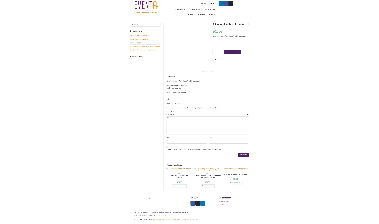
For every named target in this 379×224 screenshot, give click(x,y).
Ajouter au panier (232, 52)
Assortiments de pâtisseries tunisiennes (235, 174)
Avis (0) (212, 71)
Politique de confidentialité (173, 219)
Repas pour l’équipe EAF (136, 42)
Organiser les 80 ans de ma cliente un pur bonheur (143, 50)
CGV (197, 219)
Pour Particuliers (194, 10)
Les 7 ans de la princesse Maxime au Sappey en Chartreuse (145, 46)
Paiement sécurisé (188, 219)
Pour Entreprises (179, 10)
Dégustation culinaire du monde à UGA (140, 35)
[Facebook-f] (226, 3)
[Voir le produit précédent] (244, 24)
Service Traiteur (209, 10)
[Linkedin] (221, 3)
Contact (203, 3)
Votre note (170, 112)
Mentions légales (158, 219)
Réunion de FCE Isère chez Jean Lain (139, 39)
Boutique (212, 14)
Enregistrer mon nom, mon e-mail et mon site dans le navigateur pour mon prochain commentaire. (194, 149)
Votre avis (170, 118)
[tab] (204, 71)
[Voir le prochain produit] (247, 24)
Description (204, 71)
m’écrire (221, 204)
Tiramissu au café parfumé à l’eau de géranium (179, 176)
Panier (212, 3)
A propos (191, 14)
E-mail (211, 137)
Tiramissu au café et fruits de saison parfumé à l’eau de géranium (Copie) (207, 176)
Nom (168, 137)
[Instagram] (230, 3)
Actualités (201, 14)
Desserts (221, 59)
